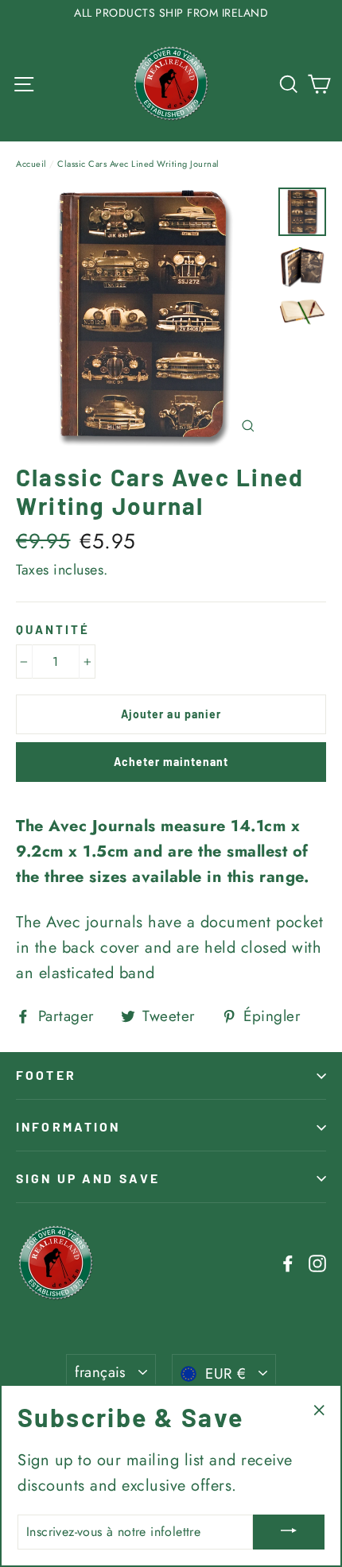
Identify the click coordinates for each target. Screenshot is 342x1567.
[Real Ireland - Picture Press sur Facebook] (288, 1262)
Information (68, 1126)
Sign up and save (88, 1178)
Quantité (53, 629)
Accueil (31, 163)
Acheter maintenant (171, 761)
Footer (46, 1074)
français (100, 1372)
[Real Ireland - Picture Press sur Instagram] (317, 1262)
